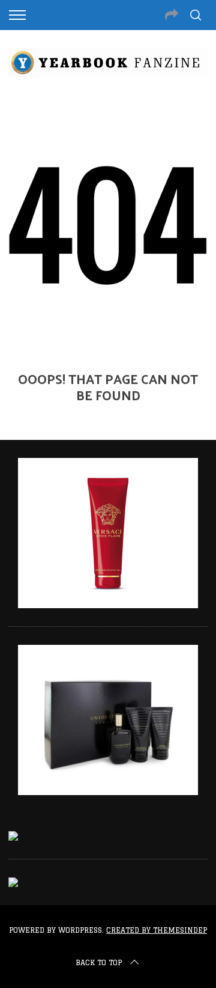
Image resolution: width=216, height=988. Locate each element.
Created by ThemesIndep (156, 930)
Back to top (99, 962)
